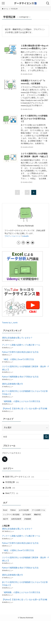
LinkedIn (25, 236)
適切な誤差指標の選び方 (12, 384)
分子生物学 (27, 515)
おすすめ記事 (24, 510)
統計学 (5, 519)
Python (13, 510)
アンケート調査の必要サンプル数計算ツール (21, 345)
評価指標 (27, 519)
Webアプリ (11, 493)
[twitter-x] (18, 242)
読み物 (10, 488)
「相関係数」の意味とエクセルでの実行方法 (21, 401)
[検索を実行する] (46, 436)
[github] (23, 242)
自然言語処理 (16, 519)
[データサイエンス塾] (25, 3)
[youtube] (28, 242)
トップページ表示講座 (11, 515)
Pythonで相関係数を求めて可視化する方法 (20, 377)
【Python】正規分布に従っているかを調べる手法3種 (24, 409)
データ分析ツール (38, 510)
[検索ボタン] (47, 3)
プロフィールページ (12, 236)
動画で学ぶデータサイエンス (19, 477)
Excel (5, 510)
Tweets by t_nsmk (10, 323)
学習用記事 (12, 482)
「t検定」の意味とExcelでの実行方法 (18, 359)
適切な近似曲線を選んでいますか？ (17, 338)
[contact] (32, 242)
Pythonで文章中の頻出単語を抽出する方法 (20, 352)
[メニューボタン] (3, 3)
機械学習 (37, 515)
